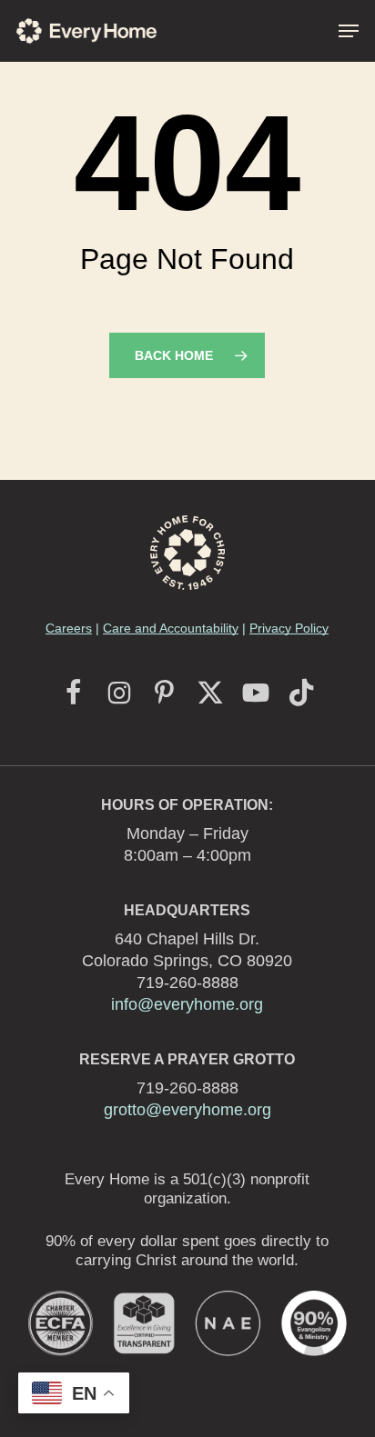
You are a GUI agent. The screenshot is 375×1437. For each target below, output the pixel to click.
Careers (69, 628)
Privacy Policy (289, 628)
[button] (349, 31)
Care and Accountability (170, 628)
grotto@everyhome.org (187, 1110)
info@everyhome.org (187, 1004)
